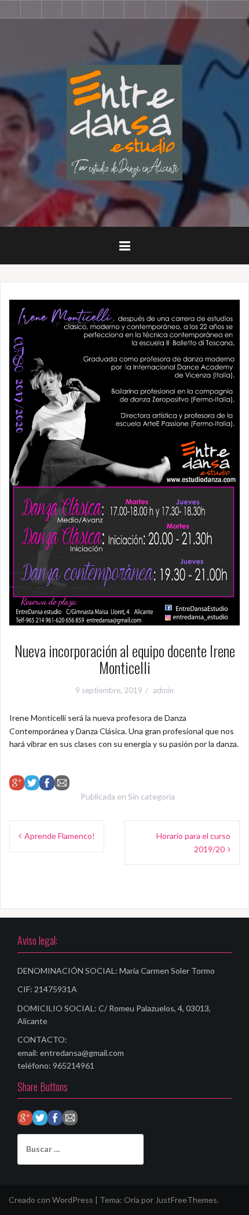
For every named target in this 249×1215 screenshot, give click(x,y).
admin (163, 690)
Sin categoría (151, 796)
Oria (132, 1200)
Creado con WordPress (51, 1200)
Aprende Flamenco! (59, 836)
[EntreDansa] (124, 122)
